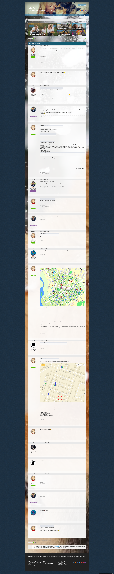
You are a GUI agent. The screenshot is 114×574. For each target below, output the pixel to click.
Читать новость (57, 296)
